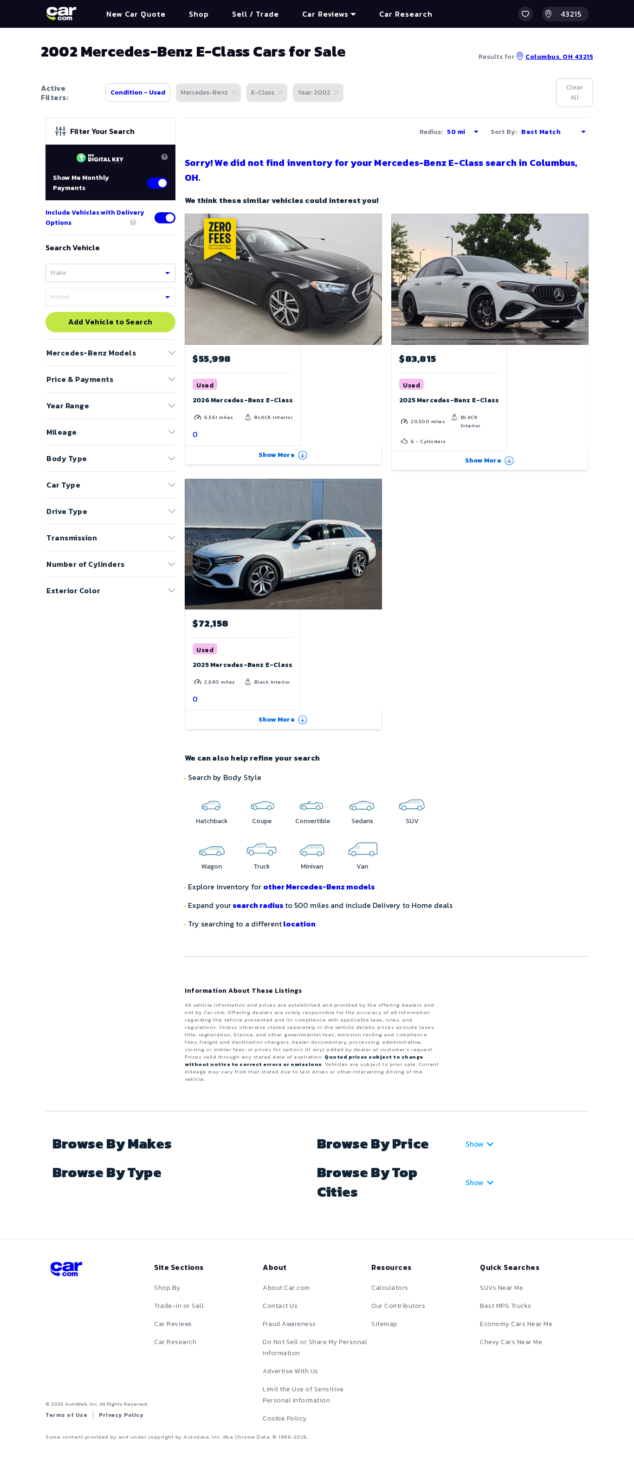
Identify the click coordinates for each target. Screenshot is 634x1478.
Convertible (312, 821)
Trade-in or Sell (179, 1306)
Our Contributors (398, 1306)
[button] (525, 13)
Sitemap (384, 1324)
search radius (258, 905)
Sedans (362, 821)
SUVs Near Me (501, 1288)
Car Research (175, 1342)
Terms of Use (66, 1415)
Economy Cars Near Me (516, 1324)
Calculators (389, 1288)
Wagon (211, 866)
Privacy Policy (121, 1415)
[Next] (374, 279)
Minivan (312, 866)
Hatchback (212, 821)
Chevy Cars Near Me (511, 1342)
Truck (261, 866)
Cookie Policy (285, 1418)
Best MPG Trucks (505, 1306)
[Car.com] (61, 14)
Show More (277, 455)
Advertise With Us (290, 1371)
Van (362, 866)
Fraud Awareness (289, 1324)
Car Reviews (173, 1324)
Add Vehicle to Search (110, 322)
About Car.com (286, 1288)
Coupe (262, 821)
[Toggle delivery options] (165, 217)
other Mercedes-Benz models (319, 886)
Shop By (167, 1288)
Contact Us (280, 1306)
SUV (412, 821)
